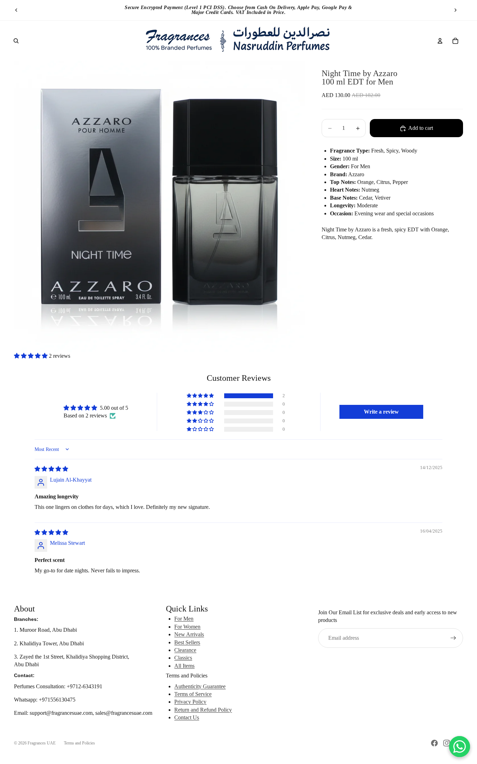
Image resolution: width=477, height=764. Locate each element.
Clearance (185, 650)
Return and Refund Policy (203, 710)
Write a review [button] (381, 412)
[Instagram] (446, 743)
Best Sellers (187, 642)
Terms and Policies (79, 743)
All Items (184, 666)
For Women (187, 627)
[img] (51, 469)
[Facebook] (434, 743)
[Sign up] (453, 638)
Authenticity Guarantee (200, 686)
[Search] (16, 41)
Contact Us (186, 717)
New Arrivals (189, 634)
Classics (183, 658)
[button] (31, 356)
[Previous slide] (16, 10)
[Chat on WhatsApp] (459, 746)
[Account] (440, 41)
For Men (183, 619)
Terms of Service (193, 694)
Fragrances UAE (42, 743)
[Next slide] (455, 10)
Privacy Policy (190, 702)
